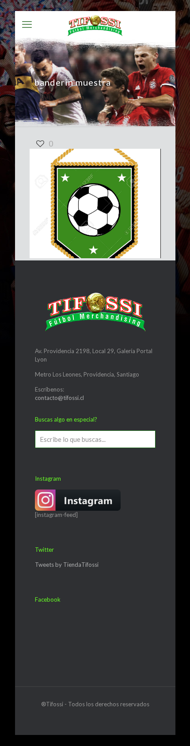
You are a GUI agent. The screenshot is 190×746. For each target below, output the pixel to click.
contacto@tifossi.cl (59, 397)
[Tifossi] (95, 24)
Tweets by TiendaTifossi (67, 564)
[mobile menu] (26, 24)
